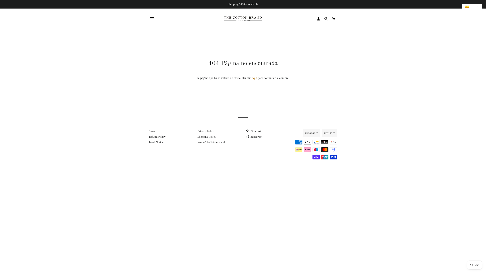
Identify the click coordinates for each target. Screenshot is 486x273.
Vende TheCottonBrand (211, 142)
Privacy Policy (205, 131)
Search (153, 131)
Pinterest (255, 131)
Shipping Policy (206, 136)
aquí (254, 78)
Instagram (256, 136)
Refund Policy (157, 136)
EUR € (327, 133)
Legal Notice (156, 142)
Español (310, 133)
